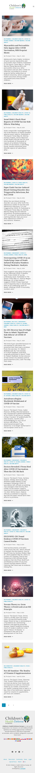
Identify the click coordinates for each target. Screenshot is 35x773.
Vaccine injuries (19, 40)
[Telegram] (22, 751)
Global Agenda (8, 40)
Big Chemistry (8, 666)
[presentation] (17, 26)
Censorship (15, 253)
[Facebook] (12, 751)
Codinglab (22, 768)
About (5, 759)
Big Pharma (7, 39)
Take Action (11, 759)
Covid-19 (27, 39)
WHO (25, 255)
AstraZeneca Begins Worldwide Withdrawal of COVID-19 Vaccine (15, 401)
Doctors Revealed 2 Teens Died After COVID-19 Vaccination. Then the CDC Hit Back (17, 469)
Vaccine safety (19, 184)
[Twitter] (15, 751)
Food (27, 666)
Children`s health (17, 39)
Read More (8, 83)
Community (19, 759)
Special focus (13, 762)
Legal (29, 759)
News (25, 759)
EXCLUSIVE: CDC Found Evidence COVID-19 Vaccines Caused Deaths (16, 538)
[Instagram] (19, 751)
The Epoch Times (10, 56)
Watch (19, 762)
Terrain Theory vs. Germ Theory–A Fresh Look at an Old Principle (17, 606)
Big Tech (14, 321)
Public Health (8, 114)
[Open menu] (33, 6)
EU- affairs (7, 395)
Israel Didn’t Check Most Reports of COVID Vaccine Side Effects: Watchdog (17, 121)
